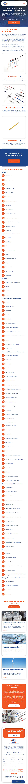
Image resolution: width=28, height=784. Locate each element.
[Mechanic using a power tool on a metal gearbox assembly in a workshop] (14, 616)
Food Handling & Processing (11, 298)
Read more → (5, 630)
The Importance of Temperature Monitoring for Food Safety (13, 647)
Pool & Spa (5, 278)
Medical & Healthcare (9, 422)
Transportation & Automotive (12, 484)
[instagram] (14, 774)
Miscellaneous (12, 140)
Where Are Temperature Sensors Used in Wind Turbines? (13, 670)
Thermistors (12, 76)
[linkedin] (16, 774)
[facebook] (12, 774)
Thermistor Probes (12, 107)
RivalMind (21, 777)
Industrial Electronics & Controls (13, 352)
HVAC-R (4, 172)
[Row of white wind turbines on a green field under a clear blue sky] (14, 663)
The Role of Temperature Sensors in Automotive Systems (14, 623)
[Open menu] (24, 3)
